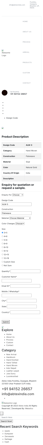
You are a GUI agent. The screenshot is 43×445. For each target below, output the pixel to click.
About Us (10, 337)
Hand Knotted (12, 360)
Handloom (10, 357)
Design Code (7, 200)
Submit (6, 322)
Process (9, 340)
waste (7, 431)
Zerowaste (9, 436)
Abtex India (23, 406)
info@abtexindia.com (17, 5)
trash (7, 442)
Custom (9, 342)
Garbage (8, 439)
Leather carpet (12, 371)
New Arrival (11, 354)
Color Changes (8, 223)
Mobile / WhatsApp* (10, 291)
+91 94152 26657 (18, 94)
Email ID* (6, 286)
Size (3, 229)
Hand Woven (11, 365)
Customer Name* (9, 277)
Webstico (29, 408)
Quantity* (6, 271)
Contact (9, 345)
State (4, 306)
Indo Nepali (11, 368)
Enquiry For (7, 195)
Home (8, 334)
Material (5, 218)
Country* (6, 312)
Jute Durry (10, 373)
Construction (7, 209)
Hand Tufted (11, 362)
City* (4, 301)
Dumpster (9, 433)
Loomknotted (12, 376)
